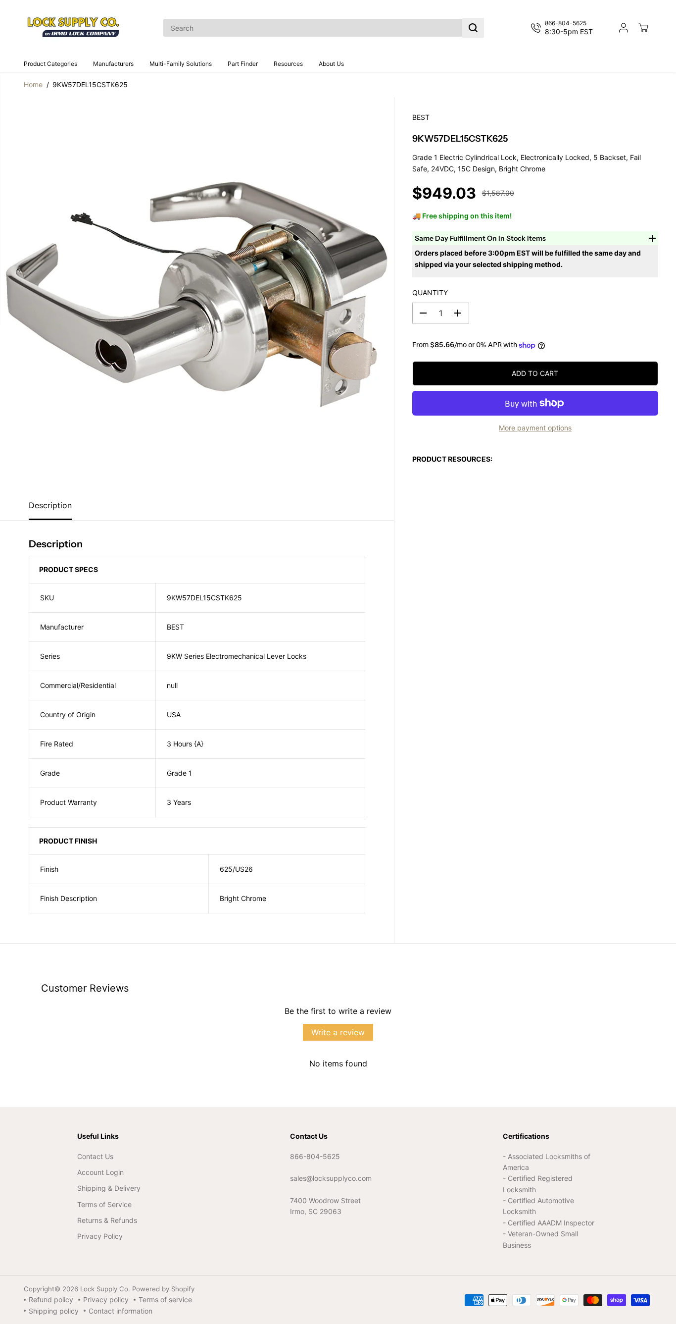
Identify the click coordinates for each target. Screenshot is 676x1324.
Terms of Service (104, 1204)
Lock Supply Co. (105, 1289)
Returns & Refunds (107, 1220)
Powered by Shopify (163, 1289)
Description (50, 505)
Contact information (120, 1311)
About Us (331, 63)
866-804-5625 (315, 1156)
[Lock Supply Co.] (73, 28)
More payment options (535, 428)
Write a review (338, 1032)
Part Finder (243, 63)
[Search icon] (473, 28)
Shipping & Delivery (109, 1188)
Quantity (430, 292)
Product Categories (50, 63)
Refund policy (51, 1299)
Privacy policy (106, 1299)
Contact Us (95, 1156)
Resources (288, 63)
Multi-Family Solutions (180, 63)
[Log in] (623, 28)
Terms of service (165, 1299)
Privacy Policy (100, 1236)
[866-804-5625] (564, 27)
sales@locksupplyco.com (331, 1178)
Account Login (100, 1172)
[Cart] (643, 28)
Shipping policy (54, 1311)
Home (33, 84)
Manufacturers (113, 63)
